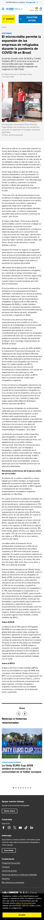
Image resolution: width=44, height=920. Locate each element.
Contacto (6, 867)
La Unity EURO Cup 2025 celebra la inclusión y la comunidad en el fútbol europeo (21, 768)
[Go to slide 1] (14, 788)
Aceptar (22, 915)
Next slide (39, 743)
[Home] (14, 9)
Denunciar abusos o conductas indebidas (19, 874)
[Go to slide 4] (21, 788)
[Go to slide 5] (24, 788)
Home (4, 27)
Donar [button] (36, 10)
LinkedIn (31, 827)
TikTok (26, 827)
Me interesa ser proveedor (13, 882)
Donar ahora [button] (9, 810)
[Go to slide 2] (16, 788)
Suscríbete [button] (8, 850)
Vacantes (6, 878)
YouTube (20, 827)
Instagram (9, 827)
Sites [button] (40, 10)
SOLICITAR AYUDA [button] (32, 19)
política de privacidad (24, 903)
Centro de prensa (9, 870)
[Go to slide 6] (26, 788)
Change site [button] (30, 2)
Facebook (3, 827)
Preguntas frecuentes (11, 863)
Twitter (14, 827)
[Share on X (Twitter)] (18, 714)
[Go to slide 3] (19, 788)
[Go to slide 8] (31, 788)
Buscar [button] (32, 10)
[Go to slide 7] (29, 788)
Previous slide (4, 743)
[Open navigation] (3, 9)
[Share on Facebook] (25, 714)
